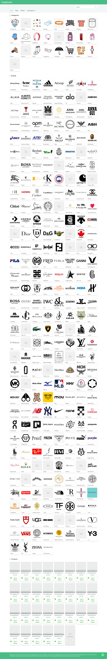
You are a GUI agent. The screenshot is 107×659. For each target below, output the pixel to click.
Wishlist (23, 10)
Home (11, 10)
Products (14, 559)
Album (16, 10)
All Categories (30, 10)
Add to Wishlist (15, 579)
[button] (103, 655)
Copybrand (6, 2)
